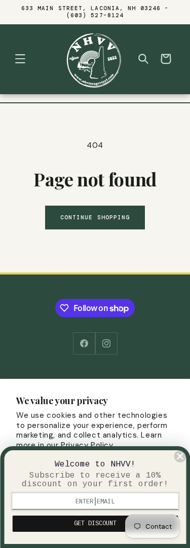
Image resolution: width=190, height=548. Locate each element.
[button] (20, 59)
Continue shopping (95, 217)
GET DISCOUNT (95, 523)
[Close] (180, 456)
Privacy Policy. (88, 445)
